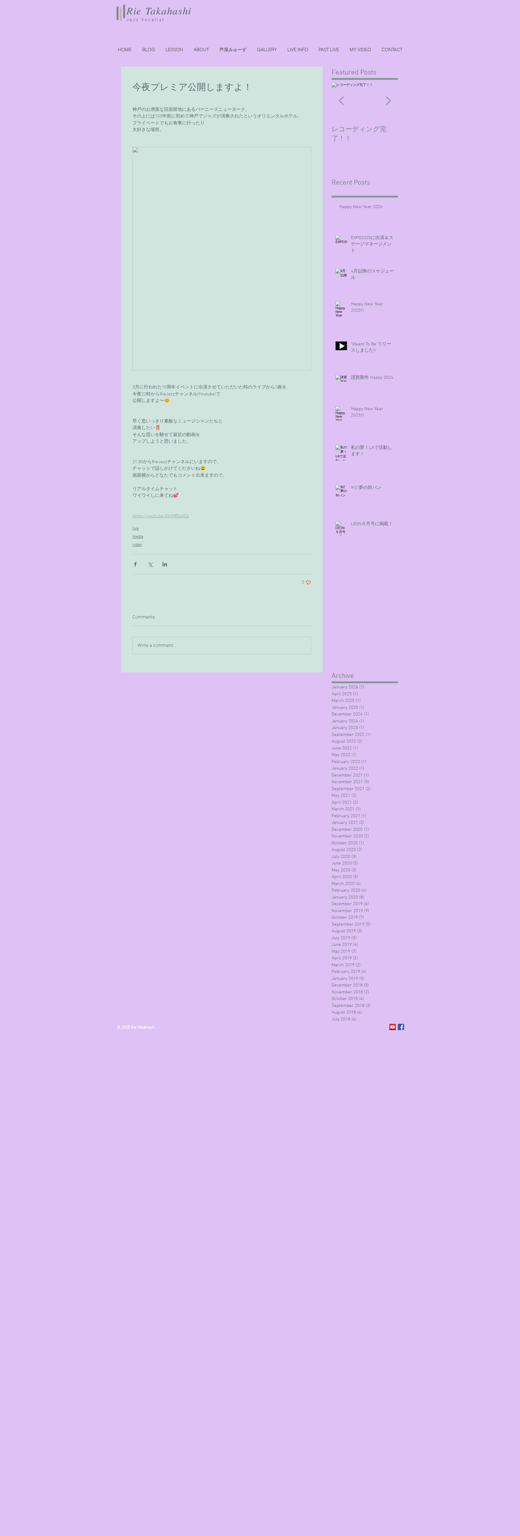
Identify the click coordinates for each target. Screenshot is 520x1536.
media (137, 536)
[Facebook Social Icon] (401, 1027)
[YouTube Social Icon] (392, 1027)
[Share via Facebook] (135, 564)
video (137, 544)
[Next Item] (388, 101)
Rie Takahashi (158, 10)
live (135, 528)
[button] (328, 49)
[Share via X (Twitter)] (150, 564)
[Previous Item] (341, 101)
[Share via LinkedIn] (165, 564)
